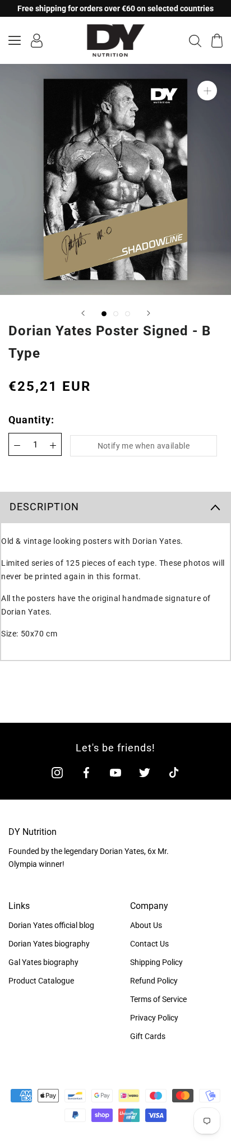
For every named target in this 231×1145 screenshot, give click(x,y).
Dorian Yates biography (49, 943)
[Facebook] (86, 772)
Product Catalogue (41, 980)
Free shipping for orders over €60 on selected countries (115, 8)
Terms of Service (158, 999)
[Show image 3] (127, 313)
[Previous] (83, 313)
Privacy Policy (154, 1017)
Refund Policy (154, 980)
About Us (146, 925)
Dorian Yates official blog (51, 925)
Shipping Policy (156, 962)
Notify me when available (144, 445)
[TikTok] (173, 772)
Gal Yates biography (43, 962)
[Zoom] (207, 90)
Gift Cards (147, 1036)
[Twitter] (144, 772)
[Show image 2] (115, 313)
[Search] (195, 40)
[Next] (148, 313)
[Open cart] (217, 41)
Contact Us (149, 943)
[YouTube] (115, 772)
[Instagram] (57, 772)
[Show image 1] (104, 313)
